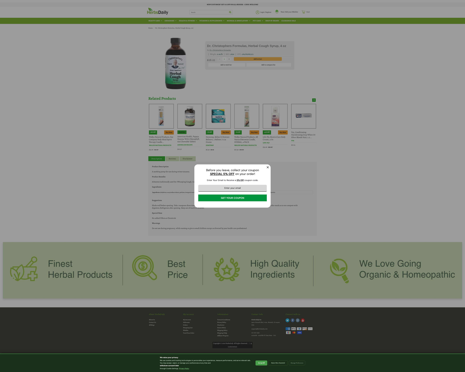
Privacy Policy (184, 368)
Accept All (261, 363)
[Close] (268, 167)
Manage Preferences (297, 363)
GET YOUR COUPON (232, 197)
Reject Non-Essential (278, 363)
